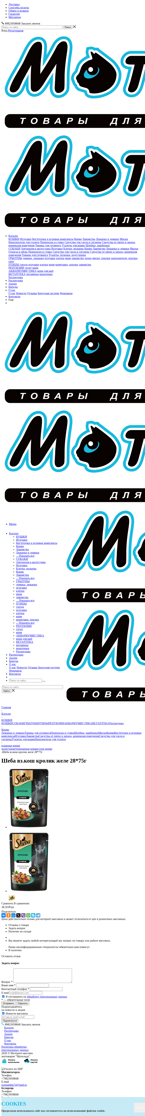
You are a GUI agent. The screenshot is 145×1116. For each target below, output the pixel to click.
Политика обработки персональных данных (15, 1048)
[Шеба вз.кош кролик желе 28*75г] (29, 827)
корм (68, 258)
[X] (18, 915)
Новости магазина (16, 1013)
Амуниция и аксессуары (36, 248)
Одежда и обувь (18, 251)
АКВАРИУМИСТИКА (22, 270)
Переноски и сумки (52, 242)
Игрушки (25, 239)
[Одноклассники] (8, 915)
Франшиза (66, 293)
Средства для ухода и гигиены (83, 242)
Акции (12, 283)
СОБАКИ (14, 248)
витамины (32, 274)
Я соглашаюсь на (36, 996)
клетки (60, 258)
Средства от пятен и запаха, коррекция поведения (69, 736)
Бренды (13, 286)
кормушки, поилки (66, 264)
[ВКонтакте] (3, 915)
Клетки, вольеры (73, 248)
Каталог (13, 235)
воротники (46, 274)
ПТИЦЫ (13, 264)
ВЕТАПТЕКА (17, 274)
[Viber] (23, 915)
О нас (11, 290)
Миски (124, 239)
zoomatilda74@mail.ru (14, 1084)
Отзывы (32, 293)
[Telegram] (38, 915)
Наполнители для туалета (23, 242)
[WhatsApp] (28, 915)
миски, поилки (101, 258)
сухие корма (44, 748)
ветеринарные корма (25, 748)
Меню (12, 524)
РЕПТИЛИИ (16, 267)
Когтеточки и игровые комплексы (52, 239)
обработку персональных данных (47, 996)
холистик (7, 748)
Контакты (14, 296)
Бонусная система (48, 293)
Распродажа (15, 277)
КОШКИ (13, 239)
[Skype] (33, 915)
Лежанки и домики (107, 239)
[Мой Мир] (13, 915)
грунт (28, 267)
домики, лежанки (33, 258)
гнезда (24, 264)
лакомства (78, 258)
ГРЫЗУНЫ (15, 258)
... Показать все (25, 555)
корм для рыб (45, 270)
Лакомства (88, 239)
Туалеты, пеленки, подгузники (67, 254)
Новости (21, 293)
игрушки (50, 258)
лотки (88, 258)
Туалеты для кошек (73, 245)
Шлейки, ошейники (98, 245)
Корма (78, 239)
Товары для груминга (48, 245)
